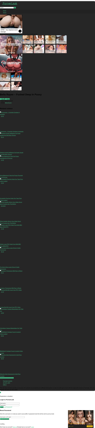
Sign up (15, 427)
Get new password (5, 419)
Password (2, 405)
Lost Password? (8, 407)
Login (2, 407)
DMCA (5, 384)
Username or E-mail (5, 417)
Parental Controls (7, 381)
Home (4, 10)
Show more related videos (7, 378)
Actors (4, 12)
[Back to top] (0, 392)
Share (7, 99)
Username (2, 403)
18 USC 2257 (6, 383)
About (2, 99)
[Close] (0, 394)
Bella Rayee (8, 102)
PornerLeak (9, 3)
